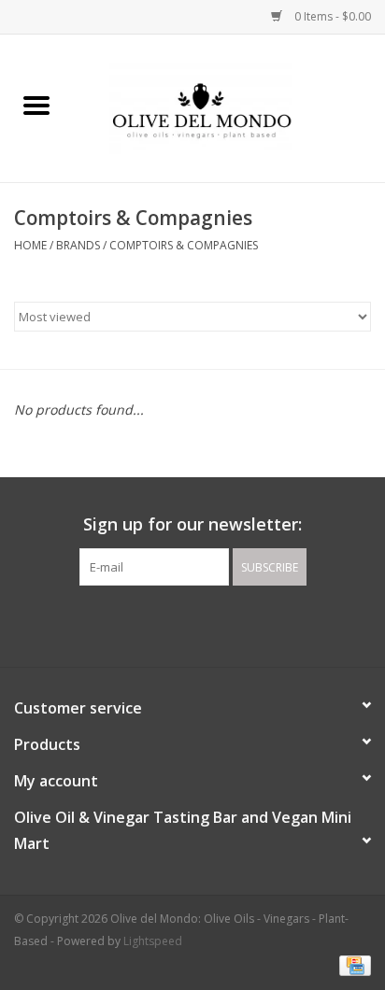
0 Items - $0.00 (331, 16)
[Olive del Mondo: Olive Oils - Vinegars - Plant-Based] (228, 107)
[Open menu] (36, 104)
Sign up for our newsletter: (192, 524)
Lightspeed (152, 941)
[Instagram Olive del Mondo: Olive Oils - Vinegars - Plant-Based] (209, 624)
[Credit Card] (352, 964)
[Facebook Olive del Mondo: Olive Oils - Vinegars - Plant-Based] (176, 624)
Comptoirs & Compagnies (183, 245)
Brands (78, 245)
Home (30, 245)
